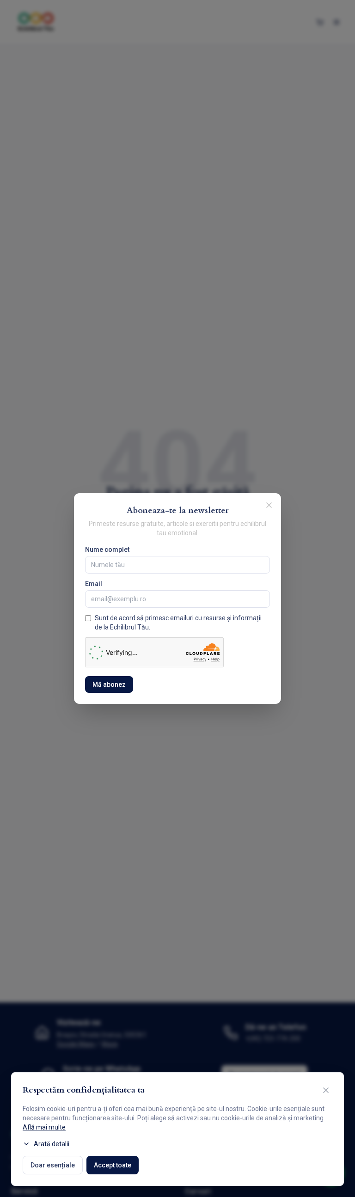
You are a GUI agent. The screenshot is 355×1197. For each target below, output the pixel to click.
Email (93, 583)
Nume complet (107, 549)
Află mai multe (44, 1127)
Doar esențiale (53, 1165)
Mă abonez (109, 684)
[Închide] (325, 1090)
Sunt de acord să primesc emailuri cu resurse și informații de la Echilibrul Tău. (178, 622)
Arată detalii (51, 1144)
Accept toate (112, 1165)
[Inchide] (269, 505)
